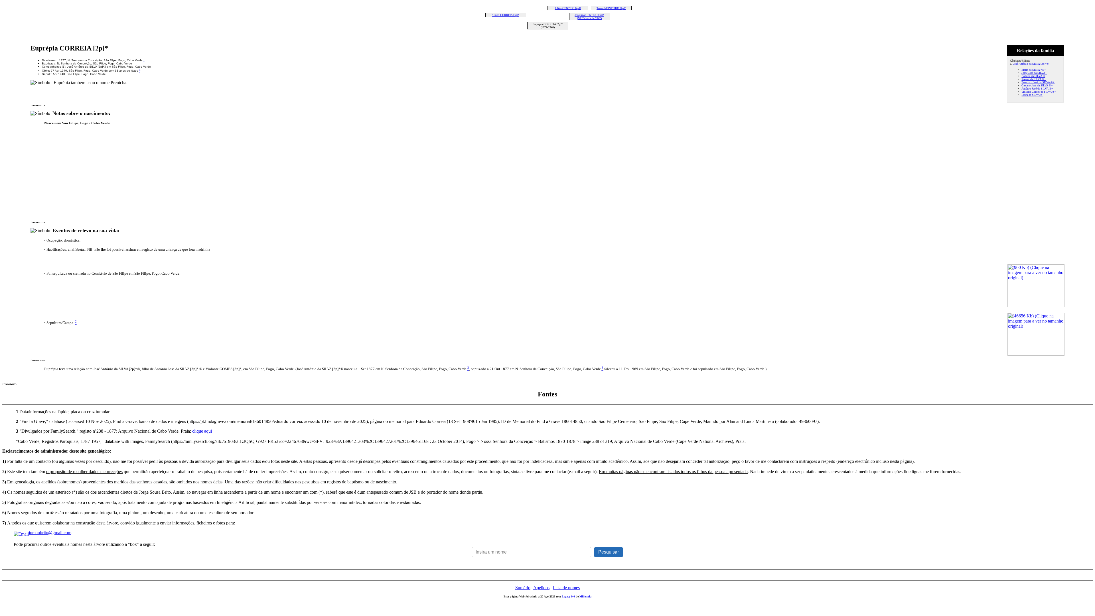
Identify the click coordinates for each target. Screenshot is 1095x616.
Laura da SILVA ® (1032, 94)
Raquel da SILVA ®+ (1033, 79)
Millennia (585, 596)
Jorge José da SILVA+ (1034, 72)
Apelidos (541, 587)
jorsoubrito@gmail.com (50, 532)
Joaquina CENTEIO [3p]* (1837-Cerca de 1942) (589, 16)
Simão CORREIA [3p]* (505, 15)
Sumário (522, 587)
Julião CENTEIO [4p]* (568, 8)
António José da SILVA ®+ (1037, 88)
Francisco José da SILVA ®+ (1038, 82)
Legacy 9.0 (568, 596)
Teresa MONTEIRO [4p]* (611, 8)
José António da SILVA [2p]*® (1031, 63)
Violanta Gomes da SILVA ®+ (1038, 91)
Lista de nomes (566, 587)
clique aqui (202, 431)
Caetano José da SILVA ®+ (1037, 85)
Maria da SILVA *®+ (1033, 69)
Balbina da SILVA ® (1033, 76)
